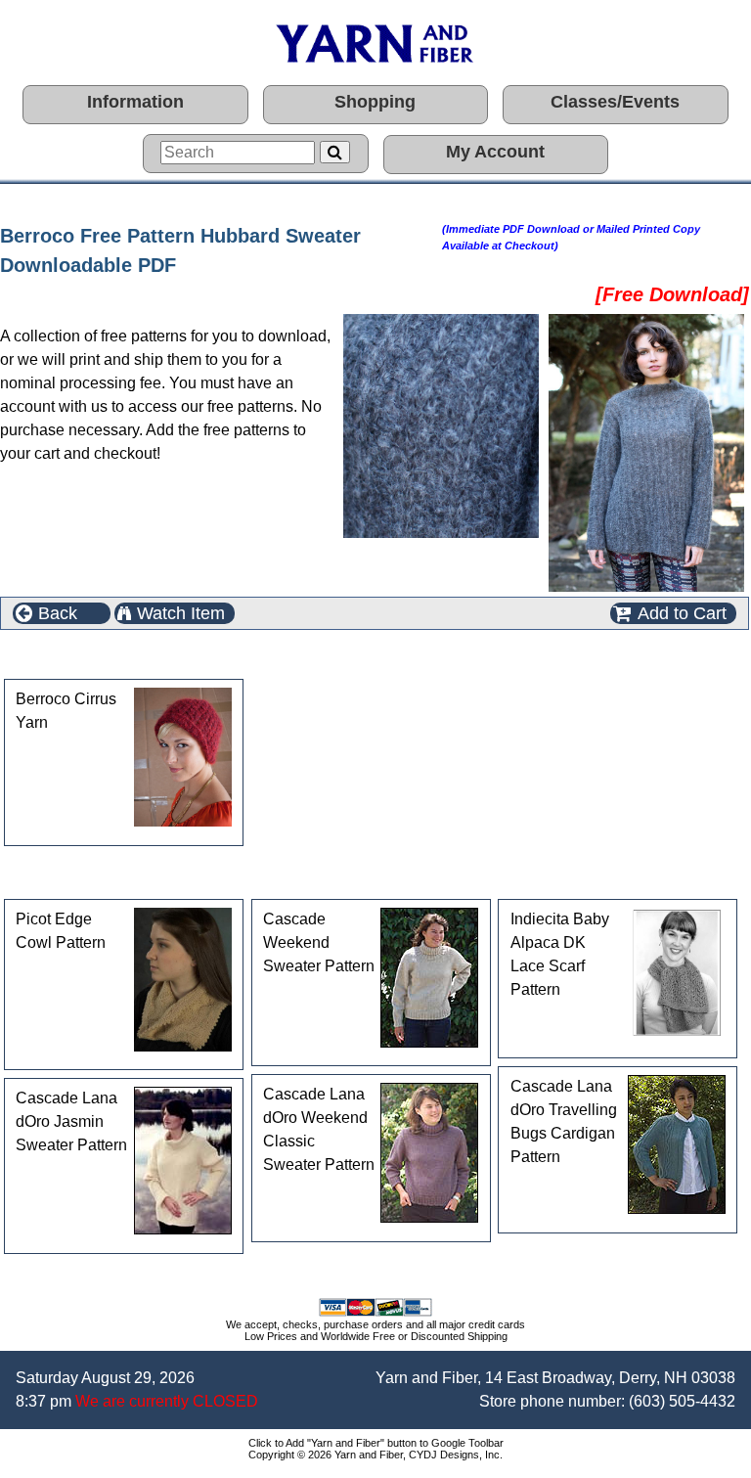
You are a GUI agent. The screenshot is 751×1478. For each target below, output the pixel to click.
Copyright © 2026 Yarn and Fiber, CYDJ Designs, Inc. (375, 1454)
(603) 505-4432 (682, 1401)
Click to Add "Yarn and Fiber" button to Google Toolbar (376, 1443)
